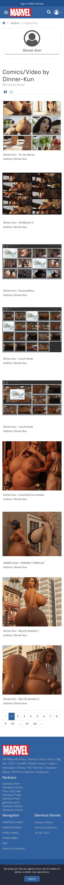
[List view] (11, 92)
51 (27, 723)
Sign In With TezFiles (32, 3)
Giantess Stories (43, 822)
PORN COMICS (10, 832)
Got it (31, 879)
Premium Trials (11, 795)
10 (12, 723)
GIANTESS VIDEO (11, 827)
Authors (15, 23)
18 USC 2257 (41, 832)
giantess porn (11, 802)
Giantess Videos (12, 806)
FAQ (4, 843)
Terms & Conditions (13, 848)
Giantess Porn (11, 783)
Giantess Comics (12, 787)
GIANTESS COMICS (12, 822)
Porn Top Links (11, 791)
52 (35, 723)
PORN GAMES (10, 838)
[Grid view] (5, 92)
